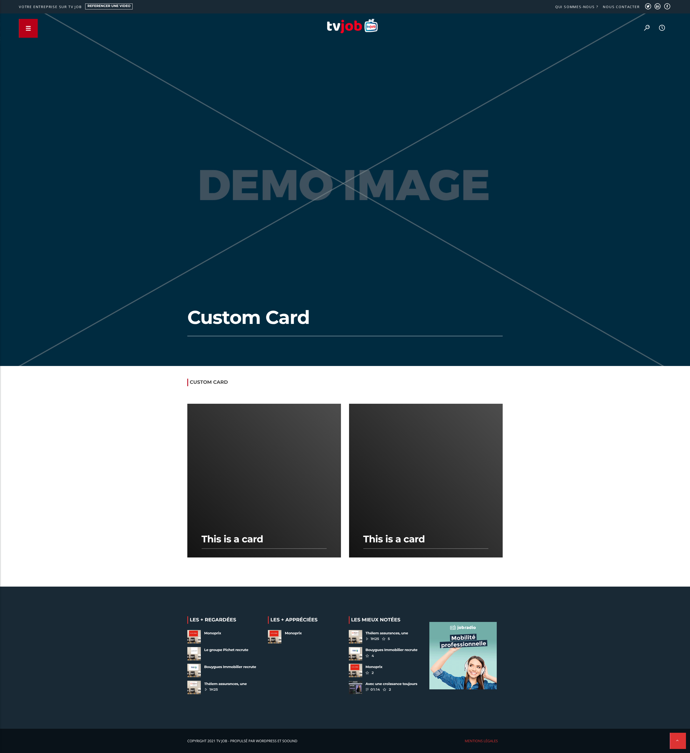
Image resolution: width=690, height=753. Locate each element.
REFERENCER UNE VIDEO (109, 6)
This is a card (232, 539)
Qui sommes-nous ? (576, 6)
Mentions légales (481, 740)
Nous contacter (621, 6)
